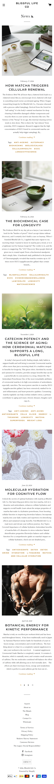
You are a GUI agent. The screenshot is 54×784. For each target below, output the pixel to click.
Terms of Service (27, 727)
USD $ (25, 762)
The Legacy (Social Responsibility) (27, 746)
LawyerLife (19, 281)
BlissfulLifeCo (18, 275)
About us (27, 707)
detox (34, 550)
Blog (27, 715)
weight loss (34, 420)
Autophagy (37, 142)
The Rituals (27, 711)
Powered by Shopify (27, 771)
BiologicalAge (34, 145)
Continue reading (26, 137)
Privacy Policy (27, 731)
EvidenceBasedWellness (30, 278)
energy (43, 414)
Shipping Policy (27, 735)
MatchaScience (26, 284)
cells (23, 414)
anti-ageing (21, 142)
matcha (40, 417)
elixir (32, 414)
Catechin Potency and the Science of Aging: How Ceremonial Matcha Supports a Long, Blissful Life (27, 347)
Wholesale (27, 722)
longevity (34, 281)
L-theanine (33, 553)
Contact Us (27, 718)
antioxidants (10, 414)
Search (27, 704)
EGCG (37, 149)
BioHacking (16, 145)
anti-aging (37, 411)
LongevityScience (26, 152)
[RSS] (32, 17)
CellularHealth (22, 149)
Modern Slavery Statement (27, 738)
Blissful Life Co (27, 5)
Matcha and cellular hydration (31, 554)
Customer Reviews (27, 742)
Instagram (28, 755)
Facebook (28, 751)
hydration (18, 553)
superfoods (17, 420)
